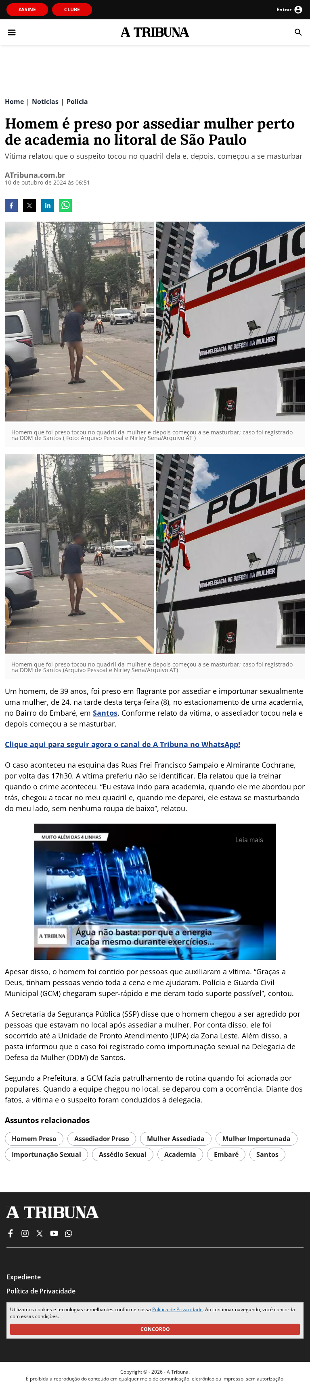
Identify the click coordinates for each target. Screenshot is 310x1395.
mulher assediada (176, 1138)
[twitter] (29, 206)
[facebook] (11, 206)
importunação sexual (46, 1154)
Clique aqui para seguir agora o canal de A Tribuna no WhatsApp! (122, 744)
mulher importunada (256, 1138)
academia (180, 1154)
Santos (105, 713)
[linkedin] (47, 206)
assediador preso (101, 1138)
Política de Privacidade (177, 1309)
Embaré (226, 1154)
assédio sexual (123, 1154)
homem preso (34, 1138)
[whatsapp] (65, 206)
